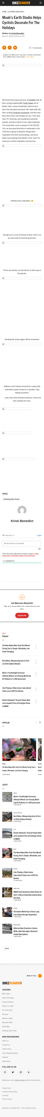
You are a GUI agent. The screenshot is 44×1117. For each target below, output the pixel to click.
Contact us (6, 1045)
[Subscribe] (28, 1071)
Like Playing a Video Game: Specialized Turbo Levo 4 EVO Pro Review (26, 875)
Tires (15, 829)
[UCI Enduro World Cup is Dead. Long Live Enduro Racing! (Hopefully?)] (7, 912)
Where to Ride (7, 1018)
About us (5, 1041)
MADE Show (16, 888)
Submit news (6, 1049)
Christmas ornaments (20, 113)
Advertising (6, 1061)
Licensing (5, 1095)
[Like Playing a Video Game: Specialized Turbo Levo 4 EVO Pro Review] (7, 873)
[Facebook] (4, 1071)
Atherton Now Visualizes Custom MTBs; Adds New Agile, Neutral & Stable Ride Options (25, 931)
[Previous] (36, 722)
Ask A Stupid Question (10, 1053)
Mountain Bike (17, 925)
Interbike (32, 100)
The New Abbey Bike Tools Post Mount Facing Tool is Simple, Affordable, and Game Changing (16, 648)
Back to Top (31, 976)
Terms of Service (7, 1099)
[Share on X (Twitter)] (10, 48)
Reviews (16, 869)
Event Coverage (8, 998)
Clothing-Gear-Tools (11, 499)
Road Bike (6, 1026)
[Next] (40, 722)
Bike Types (6, 994)
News (4, 764)
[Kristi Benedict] (22, 511)
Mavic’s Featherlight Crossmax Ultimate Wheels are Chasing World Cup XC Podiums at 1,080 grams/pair (16, 675)
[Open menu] (3, 3)
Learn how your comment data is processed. (20, 555)
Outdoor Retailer (18, 813)
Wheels (15, 793)
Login (38, 535)
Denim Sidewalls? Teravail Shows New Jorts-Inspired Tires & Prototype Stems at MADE (16, 703)
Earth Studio (28, 103)
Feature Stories (7, 1002)
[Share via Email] (15, 48)
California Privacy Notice (9, 1092)
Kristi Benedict (17, 33)
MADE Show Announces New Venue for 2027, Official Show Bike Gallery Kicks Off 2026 (28, 894)
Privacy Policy (6, 1088)
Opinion (15, 908)
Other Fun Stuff (7, 1006)
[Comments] (31, 48)
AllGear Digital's (20, 1080)
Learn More (30, 57)
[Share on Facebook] (4, 48)
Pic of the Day (7, 1010)
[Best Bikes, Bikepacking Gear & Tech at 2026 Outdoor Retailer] (7, 817)
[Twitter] (12, 1071)
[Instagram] (20, 1071)
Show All (7, 948)
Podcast (5, 1057)
